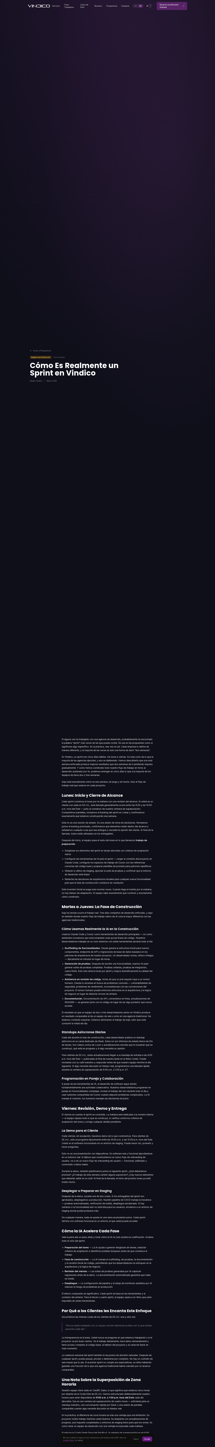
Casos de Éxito (84, 6)
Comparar (125, 6)
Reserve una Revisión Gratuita (169, 6)
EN (136, 6)
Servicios (56, 6)
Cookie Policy (68, 1440)
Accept (147, 1439)
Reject (136, 1439)
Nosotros (98, 6)
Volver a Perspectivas (42, 351)
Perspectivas (112, 6)
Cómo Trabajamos (69, 6)
